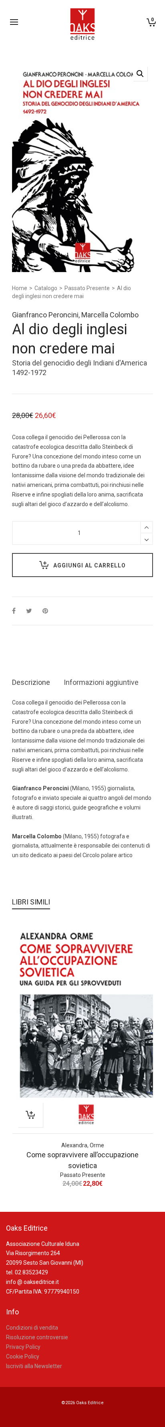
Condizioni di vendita (32, 1327)
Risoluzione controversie (37, 1337)
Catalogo (45, 288)
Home (19, 288)
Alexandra (74, 1145)
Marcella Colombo (110, 315)
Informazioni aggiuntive (101, 682)
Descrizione (31, 682)
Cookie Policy (22, 1356)
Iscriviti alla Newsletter (34, 1366)
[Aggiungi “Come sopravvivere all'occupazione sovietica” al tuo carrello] (30, 1114)
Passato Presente (87, 288)
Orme (97, 1145)
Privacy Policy (23, 1347)
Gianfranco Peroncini (45, 315)
